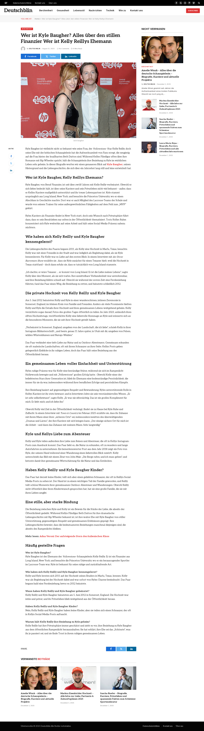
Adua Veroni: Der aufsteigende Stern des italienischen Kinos (74, 536)
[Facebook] (11, 156)
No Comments (64, 48)
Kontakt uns (40, 3)
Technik (110, 10)
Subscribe (193, 11)
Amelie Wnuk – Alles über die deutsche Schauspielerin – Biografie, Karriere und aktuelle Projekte (37, 697)
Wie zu (122, 10)
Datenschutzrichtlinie (22, 3)
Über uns (53, 3)
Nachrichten (95, 10)
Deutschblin (34, 48)
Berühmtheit (46, 10)
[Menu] (6, 3)
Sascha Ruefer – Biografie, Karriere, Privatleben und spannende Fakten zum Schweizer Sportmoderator (118, 697)
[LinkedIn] (11, 170)
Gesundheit (63, 10)
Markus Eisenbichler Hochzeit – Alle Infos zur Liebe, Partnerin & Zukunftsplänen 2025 (77, 696)
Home (37, 19)
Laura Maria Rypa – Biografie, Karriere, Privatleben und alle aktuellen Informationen (171, 147)
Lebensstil (79, 10)
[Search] (198, 3)
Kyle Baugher (115, 164)
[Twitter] (11, 163)
